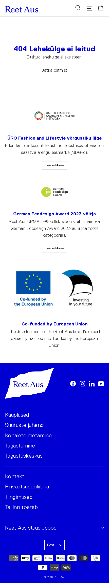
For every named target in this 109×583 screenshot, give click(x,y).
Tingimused (18, 497)
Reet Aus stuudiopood (31, 528)
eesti (51, 545)
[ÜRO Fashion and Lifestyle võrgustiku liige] (54, 116)
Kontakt (14, 476)
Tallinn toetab (21, 507)
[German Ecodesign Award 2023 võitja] (54, 192)
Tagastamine (20, 445)
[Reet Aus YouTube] (101, 383)
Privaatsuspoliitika (27, 486)
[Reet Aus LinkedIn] (92, 383)
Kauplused (17, 415)
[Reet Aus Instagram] (82, 383)
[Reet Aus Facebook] (73, 383)
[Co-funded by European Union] (54, 288)
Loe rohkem (54, 165)
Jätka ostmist (54, 70)
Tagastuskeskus (24, 456)
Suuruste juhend (24, 425)
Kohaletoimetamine (28, 435)
